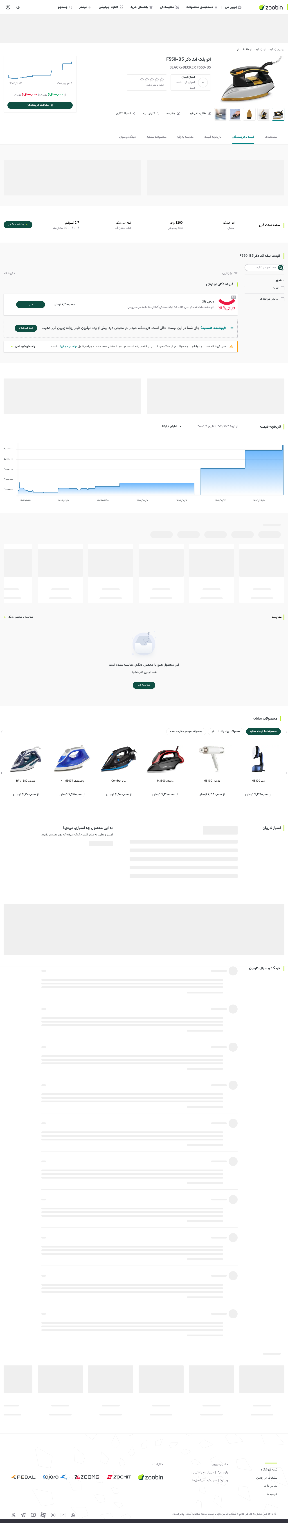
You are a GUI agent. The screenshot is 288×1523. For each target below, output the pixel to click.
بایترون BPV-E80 (26, 781)
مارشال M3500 (165, 781)
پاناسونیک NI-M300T (72, 781)
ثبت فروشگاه (269, 1470)
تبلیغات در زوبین (266, 1478)
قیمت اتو (268, 50)
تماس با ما (270, 1486)
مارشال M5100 (212, 781)
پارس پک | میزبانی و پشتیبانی (209, 1472)
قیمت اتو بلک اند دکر (248, 50)
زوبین (280, 50)
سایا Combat (118, 781)
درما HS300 (258, 781)
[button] (121, 305)
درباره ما (272, 1494)
